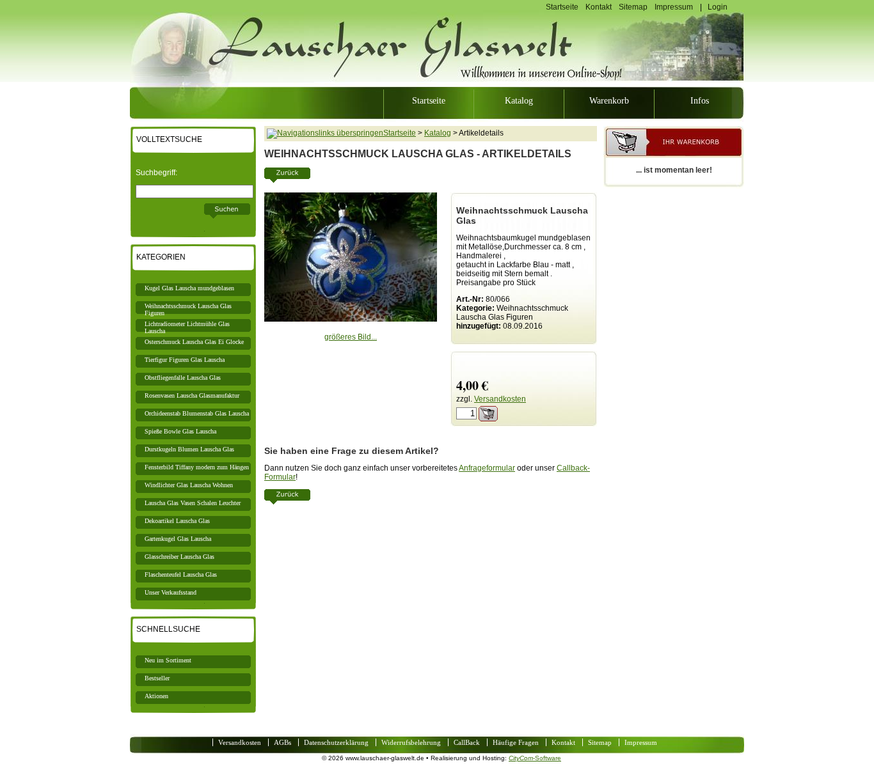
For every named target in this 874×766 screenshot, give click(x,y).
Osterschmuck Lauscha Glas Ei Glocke (194, 341)
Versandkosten (500, 399)
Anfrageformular (487, 468)
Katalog (519, 101)
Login (717, 7)
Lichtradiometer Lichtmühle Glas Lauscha (187, 326)
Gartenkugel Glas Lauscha (178, 538)
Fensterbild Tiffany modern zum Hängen (197, 467)
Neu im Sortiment (168, 660)
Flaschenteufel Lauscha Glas (181, 574)
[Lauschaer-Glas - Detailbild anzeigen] (350, 319)
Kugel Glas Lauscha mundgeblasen (189, 288)
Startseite (562, 7)
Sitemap (633, 7)
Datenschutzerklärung (336, 742)
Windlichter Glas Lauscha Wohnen (189, 485)
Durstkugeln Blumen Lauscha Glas (189, 449)
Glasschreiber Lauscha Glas (179, 556)
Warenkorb (609, 101)
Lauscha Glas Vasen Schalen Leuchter (193, 502)
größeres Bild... (350, 336)
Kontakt (598, 7)
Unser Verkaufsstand (170, 592)
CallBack (467, 742)
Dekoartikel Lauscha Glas (177, 520)
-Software (535, 758)
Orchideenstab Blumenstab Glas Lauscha (197, 413)
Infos (699, 101)
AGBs (282, 742)
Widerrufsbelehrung (411, 742)
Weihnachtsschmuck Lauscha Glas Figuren (188, 308)
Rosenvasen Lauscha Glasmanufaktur (192, 395)
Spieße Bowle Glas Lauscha (180, 431)
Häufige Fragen (516, 742)
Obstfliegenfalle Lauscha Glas (183, 377)
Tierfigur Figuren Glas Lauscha (185, 359)
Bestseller (157, 678)
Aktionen (156, 696)
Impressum (674, 7)
